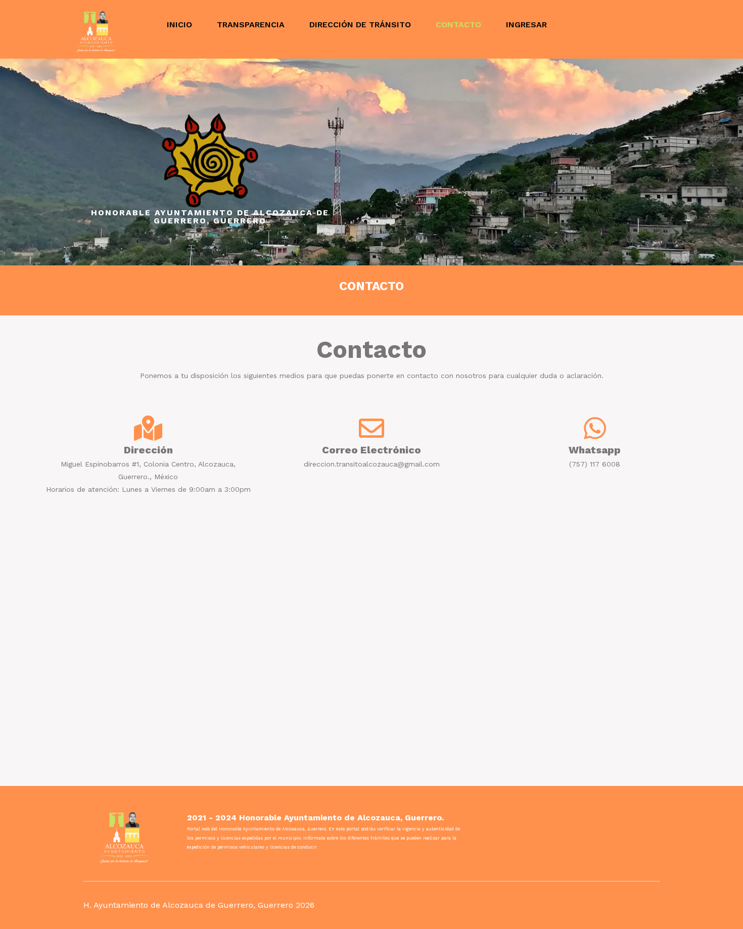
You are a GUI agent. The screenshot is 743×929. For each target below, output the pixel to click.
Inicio (179, 24)
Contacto (458, 24)
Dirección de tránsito (360, 24)
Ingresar (526, 24)
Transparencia (251, 24)
